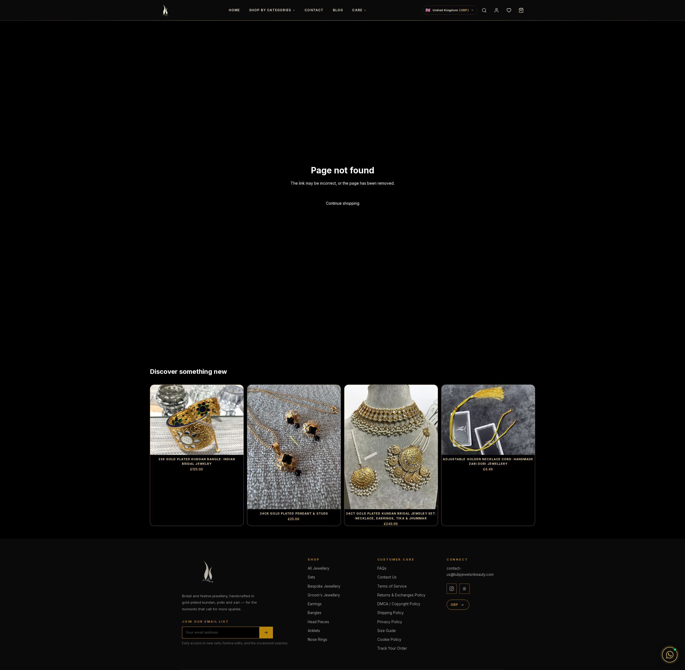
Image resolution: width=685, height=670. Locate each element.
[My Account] (496, 10)
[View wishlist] (508, 10)
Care (357, 10)
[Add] (332, 501)
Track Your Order (392, 648)
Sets (311, 577)
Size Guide (386, 631)
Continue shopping (342, 203)
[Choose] (235, 446)
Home (234, 10)
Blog (338, 10)
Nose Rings (317, 639)
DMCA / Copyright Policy (398, 604)
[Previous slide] (158, 420)
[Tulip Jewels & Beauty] (208, 571)
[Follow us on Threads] (464, 589)
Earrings (315, 604)
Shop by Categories (270, 10)
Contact (314, 10)
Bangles (314, 613)
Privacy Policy (389, 622)
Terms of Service (392, 586)
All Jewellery (318, 568)
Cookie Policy (389, 639)
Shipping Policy (390, 613)
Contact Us (387, 577)
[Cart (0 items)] (521, 10)
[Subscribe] (266, 632)
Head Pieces (318, 622)
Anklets (314, 631)
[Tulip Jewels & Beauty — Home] (165, 10)
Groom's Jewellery (324, 595)
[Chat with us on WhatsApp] (670, 655)
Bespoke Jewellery (324, 586)
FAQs (381, 568)
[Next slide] (235, 420)
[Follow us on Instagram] (452, 589)
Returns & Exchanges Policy (401, 595)
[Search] (484, 10)
